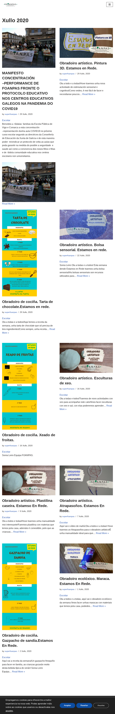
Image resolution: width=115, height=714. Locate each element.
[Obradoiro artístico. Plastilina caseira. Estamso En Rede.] (28, 480)
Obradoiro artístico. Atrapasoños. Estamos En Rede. (82, 505)
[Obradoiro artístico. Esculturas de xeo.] (86, 358)
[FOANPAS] (10, 4)
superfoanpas (11, 114)
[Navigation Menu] (109, 4)
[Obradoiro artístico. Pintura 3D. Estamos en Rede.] (86, 43)
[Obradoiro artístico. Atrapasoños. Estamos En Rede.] (86, 480)
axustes (9, 711)
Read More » (8, 204)
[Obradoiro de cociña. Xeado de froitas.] (28, 386)
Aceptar (67, 705)
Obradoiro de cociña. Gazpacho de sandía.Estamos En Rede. (27, 640)
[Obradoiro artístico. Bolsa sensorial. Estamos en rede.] (86, 225)
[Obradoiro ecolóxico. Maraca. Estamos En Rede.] (86, 558)
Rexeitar (84, 705)
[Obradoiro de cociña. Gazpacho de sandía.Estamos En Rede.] (28, 586)
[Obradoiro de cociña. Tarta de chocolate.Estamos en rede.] (28, 253)
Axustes (101, 705)
